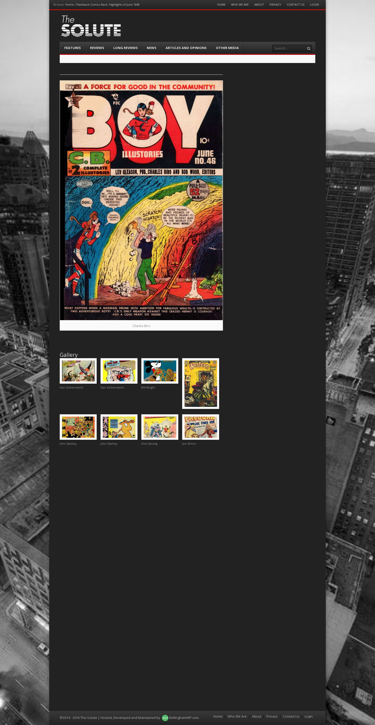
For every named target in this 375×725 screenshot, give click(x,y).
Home (69, 4)
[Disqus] (141, 513)
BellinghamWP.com (184, 717)
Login (314, 4)
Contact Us (295, 4)
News (151, 47)
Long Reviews (125, 47)
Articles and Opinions (186, 47)
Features (72, 47)
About (259, 4)
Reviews (97, 47)
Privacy (275, 4)
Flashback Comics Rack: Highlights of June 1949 (108, 4)
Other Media (227, 47)
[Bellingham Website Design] (165, 717)
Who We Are (240, 4)
